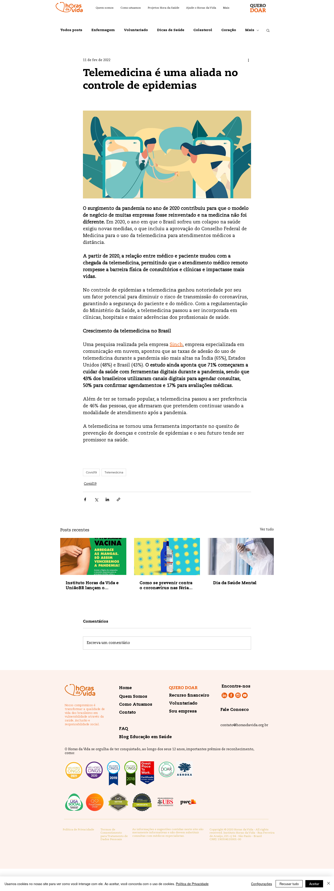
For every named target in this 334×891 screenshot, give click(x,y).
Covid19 (91, 472)
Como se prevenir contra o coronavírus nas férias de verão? (166, 586)
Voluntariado (136, 30)
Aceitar (314, 883)
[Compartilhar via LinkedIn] (107, 499)
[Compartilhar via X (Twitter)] (96, 499)
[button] (268, 30)
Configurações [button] (261, 883)
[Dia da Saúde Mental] (241, 556)
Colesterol (202, 30)
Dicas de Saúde (170, 30)
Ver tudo (267, 529)
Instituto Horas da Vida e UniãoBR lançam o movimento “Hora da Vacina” (92, 586)
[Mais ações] (248, 60)
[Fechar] (328, 883)
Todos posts (71, 30)
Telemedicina (114, 472)
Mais (249, 30)
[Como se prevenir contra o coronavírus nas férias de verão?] (167, 556)
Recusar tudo (289, 883)
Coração (228, 30)
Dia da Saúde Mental (235, 583)
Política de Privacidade (192, 883)
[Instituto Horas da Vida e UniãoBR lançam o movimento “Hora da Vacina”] (93, 556)
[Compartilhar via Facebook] (85, 499)
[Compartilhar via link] (118, 499)
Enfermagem (103, 30)
